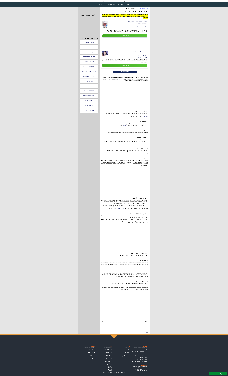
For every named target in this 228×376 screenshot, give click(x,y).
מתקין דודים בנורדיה (89, 61)
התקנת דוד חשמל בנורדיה (89, 91)
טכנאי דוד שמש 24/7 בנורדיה (89, 71)
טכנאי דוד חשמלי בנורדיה (89, 76)
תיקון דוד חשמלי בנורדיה (89, 57)
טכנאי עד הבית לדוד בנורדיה (89, 47)
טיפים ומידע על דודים (139, 8)
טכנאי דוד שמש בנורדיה (89, 66)
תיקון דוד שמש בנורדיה (89, 52)
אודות (128, 4)
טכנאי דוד (101, 4)
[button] (102, 321)
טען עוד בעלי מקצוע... (124, 71)
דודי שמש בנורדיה (89, 105)
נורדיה (146, 332)
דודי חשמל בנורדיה (89, 110)
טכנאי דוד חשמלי (111, 4)
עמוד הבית (146, 8)
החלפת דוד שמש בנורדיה (89, 96)
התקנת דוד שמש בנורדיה (89, 86)
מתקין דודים (92, 4)
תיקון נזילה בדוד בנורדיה (89, 42)
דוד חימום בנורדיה (89, 100)
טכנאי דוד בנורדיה (89, 81)
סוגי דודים (121, 4)
